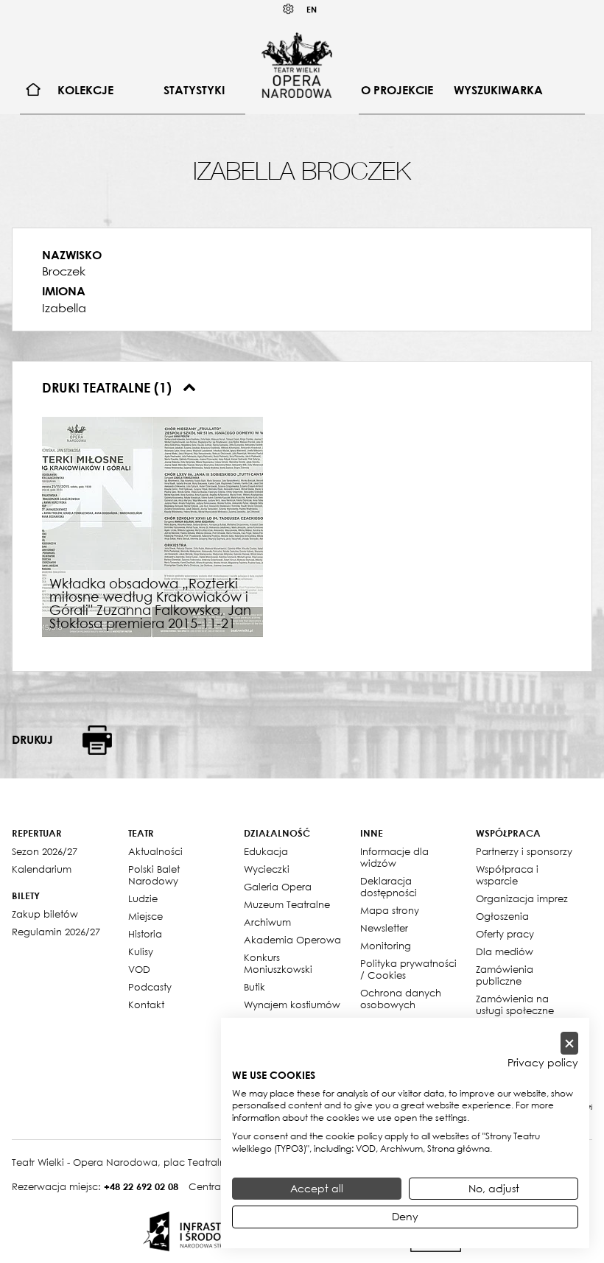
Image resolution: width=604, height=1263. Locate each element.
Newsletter (384, 928)
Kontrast (288, 9)
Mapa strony (389, 910)
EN (311, 9)
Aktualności (155, 851)
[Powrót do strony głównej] (296, 64)
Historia (145, 934)
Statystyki (194, 89)
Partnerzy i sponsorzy (524, 851)
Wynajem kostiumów (292, 1004)
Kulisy (140, 951)
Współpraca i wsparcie (507, 875)
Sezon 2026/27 (44, 851)
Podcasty (150, 987)
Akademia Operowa (292, 940)
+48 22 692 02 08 (141, 1186)
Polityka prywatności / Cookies (408, 969)
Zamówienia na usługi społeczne (515, 1004)
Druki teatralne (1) (108, 387)
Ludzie (143, 898)
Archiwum (267, 922)
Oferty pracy (505, 934)
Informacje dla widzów (394, 857)
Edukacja (266, 851)
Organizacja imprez (522, 898)
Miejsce (145, 916)
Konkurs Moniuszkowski (278, 963)
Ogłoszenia (502, 916)
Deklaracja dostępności (388, 886)
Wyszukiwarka (498, 89)
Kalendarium (41, 869)
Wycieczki (266, 869)
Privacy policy (543, 1063)
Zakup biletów (45, 914)
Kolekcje (85, 89)
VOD (139, 969)
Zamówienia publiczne (504, 975)
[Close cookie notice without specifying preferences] (569, 1043)
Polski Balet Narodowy (154, 875)
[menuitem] (33, 90)
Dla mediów (504, 951)
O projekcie (397, 89)
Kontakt (146, 1004)
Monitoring (385, 945)
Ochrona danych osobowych (400, 998)
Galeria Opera (278, 887)
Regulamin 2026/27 (56, 931)
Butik (254, 987)
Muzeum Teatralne (287, 904)
